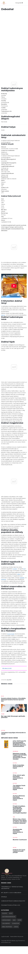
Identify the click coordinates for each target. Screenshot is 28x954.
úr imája (4, 897)
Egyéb (2, 714)
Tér (14, 816)
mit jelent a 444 (7, 668)
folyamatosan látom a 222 (10, 905)
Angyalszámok (6, 920)
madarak (22, 577)
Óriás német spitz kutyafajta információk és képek (19, 777)
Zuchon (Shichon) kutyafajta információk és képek (19, 798)
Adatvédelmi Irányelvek (8, 916)
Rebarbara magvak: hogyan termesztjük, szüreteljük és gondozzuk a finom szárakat (20, 756)
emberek (3, 579)
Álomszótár (15, 923)
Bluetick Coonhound (20, 839)
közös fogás (10, 634)
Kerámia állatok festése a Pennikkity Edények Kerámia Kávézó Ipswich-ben (13, 700)
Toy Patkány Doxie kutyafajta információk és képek (19, 787)
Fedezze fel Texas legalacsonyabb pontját (19, 851)
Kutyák (3, 730)
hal (24, 569)
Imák (14, 920)
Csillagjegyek (6, 923)
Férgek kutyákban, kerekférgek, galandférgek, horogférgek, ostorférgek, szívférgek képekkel (20, 809)
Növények (15, 751)
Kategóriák (18, 3)
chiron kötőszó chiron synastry (13, 901)
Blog (2, 696)
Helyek (14, 847)
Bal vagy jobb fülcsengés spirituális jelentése (13, 716)
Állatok (9, 679)
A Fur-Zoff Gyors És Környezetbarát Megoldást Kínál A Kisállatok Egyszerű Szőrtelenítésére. (19, 743)
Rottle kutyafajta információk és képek (18, 766)
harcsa (3, 315)
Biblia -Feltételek (7, 926)
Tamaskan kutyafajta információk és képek (13, 733)
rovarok (15, 569)
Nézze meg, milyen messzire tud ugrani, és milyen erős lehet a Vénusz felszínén (20, 821)
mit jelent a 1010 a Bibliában (11, 892)
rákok (18, 574)
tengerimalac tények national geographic (12, 887)
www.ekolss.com (6, 942)
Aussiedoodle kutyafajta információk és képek (18, 831)
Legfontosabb (5, 936)
